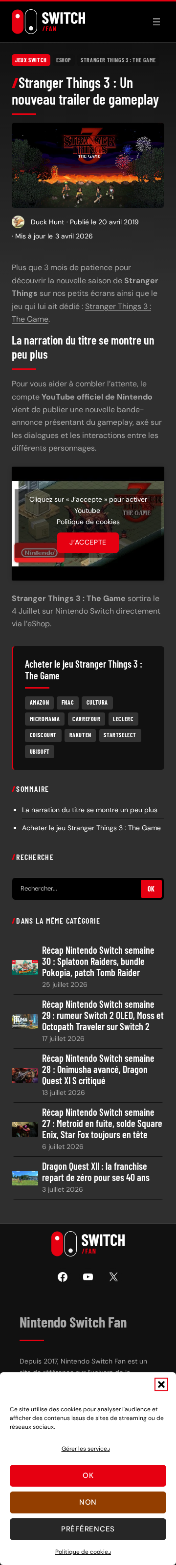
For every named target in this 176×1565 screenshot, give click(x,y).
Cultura (97, 702)
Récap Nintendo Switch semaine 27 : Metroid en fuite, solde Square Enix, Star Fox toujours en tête (102, 1123)
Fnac (68, 702)
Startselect (120, 734)
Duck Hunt (47, 222)
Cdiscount (43, 734)
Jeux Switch (31, 59)
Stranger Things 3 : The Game (118, 59)
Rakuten (80, 734)
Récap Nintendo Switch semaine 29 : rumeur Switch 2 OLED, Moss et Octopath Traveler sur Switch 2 (103, 1015)
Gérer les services (86, 1449)
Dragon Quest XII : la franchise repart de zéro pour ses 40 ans (96, 1172)
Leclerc (123, 718)
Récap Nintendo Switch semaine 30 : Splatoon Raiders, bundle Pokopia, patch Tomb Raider (98, 961)
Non (88, 1502)
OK (151, 889)
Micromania (45, 718)
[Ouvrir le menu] (156, 22)
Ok (88, 1475)
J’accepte (88, 542)
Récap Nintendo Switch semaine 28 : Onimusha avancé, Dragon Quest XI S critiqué (98, 1069)
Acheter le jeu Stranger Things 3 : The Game (91, 827)
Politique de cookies (83, 1552)
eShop (63, 59)
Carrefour (86, 718)
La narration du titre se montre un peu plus (89, 809)
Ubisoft (40, 751)
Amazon (39, 702)
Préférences (88, 1529)
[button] (161, 1384)
